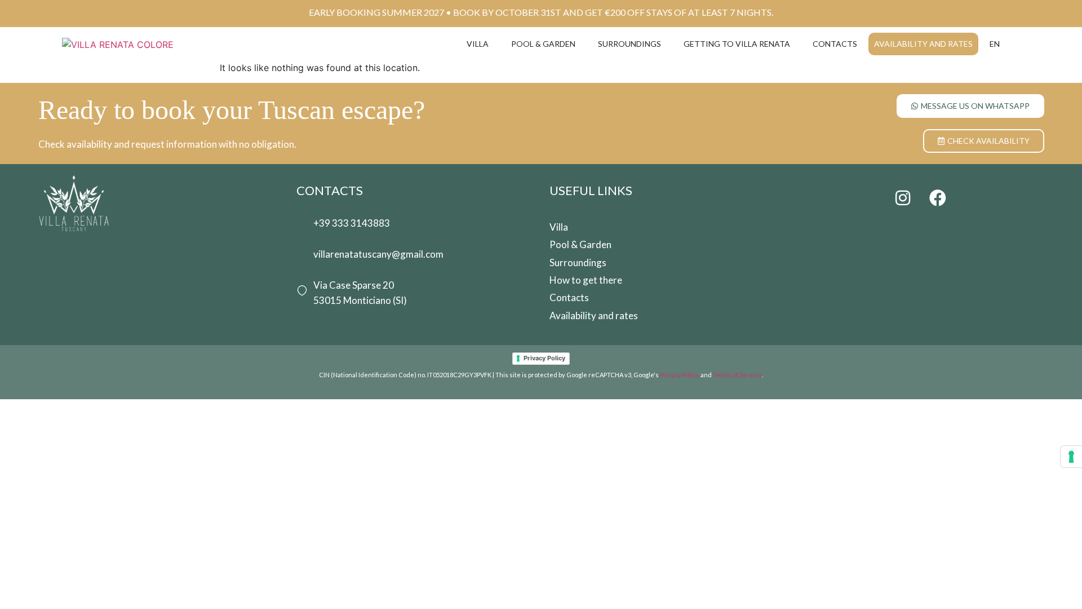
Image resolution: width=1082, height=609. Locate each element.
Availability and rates (923, 43)
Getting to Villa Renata (737, 43)
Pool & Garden (543, 43)
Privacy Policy (544, 358)
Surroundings (629, 43)
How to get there (585, 280)
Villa (478, 43)
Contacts (835, 43)
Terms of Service (737, 374)
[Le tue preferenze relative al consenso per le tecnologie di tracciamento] (1071, 456)
